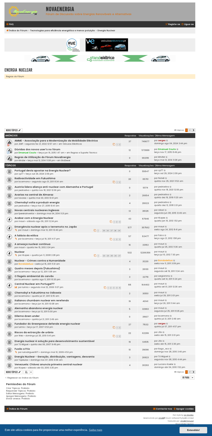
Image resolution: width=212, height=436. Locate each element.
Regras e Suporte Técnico (84, 152)
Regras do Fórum (15, 76)
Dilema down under (27, 316)
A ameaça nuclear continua (32, 244)
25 (104, 231)
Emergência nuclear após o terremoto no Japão (46, 226)
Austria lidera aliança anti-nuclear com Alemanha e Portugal (54, 187)
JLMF (21, 143)
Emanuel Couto (27, 152)
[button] (193, 130)
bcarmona (24, 181)
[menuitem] (9, 24)
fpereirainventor (26, 213)
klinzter (22, 160)
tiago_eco (163, 348)
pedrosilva (24, 190)
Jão (160, 332)
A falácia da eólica (26, 235)
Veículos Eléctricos (72, 143)
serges (161, 140)
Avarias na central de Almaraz (34, 194)
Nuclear (20, 252)
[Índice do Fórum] (24, 11)
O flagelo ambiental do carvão (34, 276)
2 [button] (189, 130)
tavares (22, 198)
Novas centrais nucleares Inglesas (37, 210)
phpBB (161, 418)
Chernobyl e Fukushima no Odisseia (38, 292)
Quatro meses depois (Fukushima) (37, 268)
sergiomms (164, 276)
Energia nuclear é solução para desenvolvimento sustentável (54, 341)
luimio (25, 287)
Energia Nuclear (18, 70)
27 (111, 231)
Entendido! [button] (193, 430)
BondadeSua (26, 263)
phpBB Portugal (187, 421)
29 (119, 231)
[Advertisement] (103, 103)
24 (108, 256)
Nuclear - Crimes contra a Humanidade (40, 260)
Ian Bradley (189, 415)
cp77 (21, 173)
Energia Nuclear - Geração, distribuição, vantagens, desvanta (54, 356)
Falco (161, 235)
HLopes (161, 217)
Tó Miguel (23, 344)
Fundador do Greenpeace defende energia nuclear (47, 323)
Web (21, 335)
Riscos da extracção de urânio (34, 332)
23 (104, 256)
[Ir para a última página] (167, 140)
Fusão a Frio (22, 349)
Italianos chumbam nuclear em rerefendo (42, 300)
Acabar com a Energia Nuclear (34, 218)
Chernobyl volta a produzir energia (37, 202)
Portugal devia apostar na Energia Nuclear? (43, 170)
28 (115, 231)
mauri (22, 221)
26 (108, 231)
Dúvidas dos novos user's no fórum (37, 149)
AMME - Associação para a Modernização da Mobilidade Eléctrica (56, 140)
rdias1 (161, 210)
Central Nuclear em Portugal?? (34, 284)
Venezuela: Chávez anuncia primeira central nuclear (48, 364)
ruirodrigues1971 (30, 352)
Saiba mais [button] (95, 430)
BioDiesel (65, 160)
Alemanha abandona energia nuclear (39, 308)
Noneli (161, 178)
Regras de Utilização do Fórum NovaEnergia (43, 157)
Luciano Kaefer (165, 364)
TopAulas (23, 359)
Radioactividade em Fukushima (35, 178)
